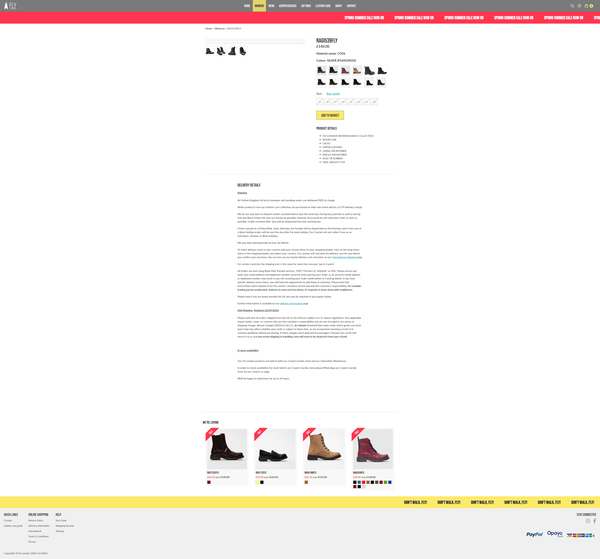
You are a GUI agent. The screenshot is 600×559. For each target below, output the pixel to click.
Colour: (336, 60)
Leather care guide (13, 525)
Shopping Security (65, 525)
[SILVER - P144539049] (363, 486)
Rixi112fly (261, 472)
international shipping (344, 257)
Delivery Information (39, 525)
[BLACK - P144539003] (355, 482)
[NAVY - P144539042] (390, 482)
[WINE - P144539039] (381, 482)
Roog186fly (310, 472)
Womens (259, 6)
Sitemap (60, 531)
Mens (271, 6)
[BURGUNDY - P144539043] (355, 486)
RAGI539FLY (234, 28)
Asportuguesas (287, 6)
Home (247, 6)
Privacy (32, 541)
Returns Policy (35, 520)
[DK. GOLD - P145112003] (257, 482)
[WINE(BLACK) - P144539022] (363, 482)
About (338, 6)
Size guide (333, 93)
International (34, 531)
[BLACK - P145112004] (262, 482)
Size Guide (61, 520)
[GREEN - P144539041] (385, 482)
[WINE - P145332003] (209, 482)
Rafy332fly (213, 472)
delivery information (291, 303)
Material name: (331, 53)
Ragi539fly (358, 472)
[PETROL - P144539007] (359, 482)
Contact (351, 6)
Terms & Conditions (38, 536)
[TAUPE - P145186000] (306, 482)
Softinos (306, 6)
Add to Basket (330, 115)
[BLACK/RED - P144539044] (359, 486)
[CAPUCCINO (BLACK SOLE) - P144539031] (368, 482)
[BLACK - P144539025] (372, 482)
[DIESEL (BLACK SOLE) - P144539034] (376, 482)
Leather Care (323, 6)
